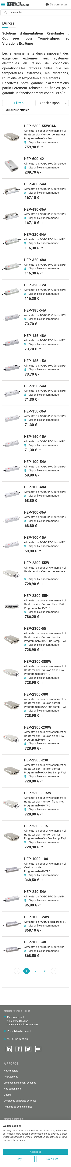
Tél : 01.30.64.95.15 (17, 1039)
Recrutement (11, 1076)
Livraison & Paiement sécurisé (20, 1082)
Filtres (18, 103)
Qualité (7, 1094)
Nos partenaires (12, 1088)
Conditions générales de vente (20, 1100)
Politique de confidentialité (18, 1106)
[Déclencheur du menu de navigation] (3, 4)
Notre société (11, 1070)
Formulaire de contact (19, 1031)
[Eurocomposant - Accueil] (17, 4)
